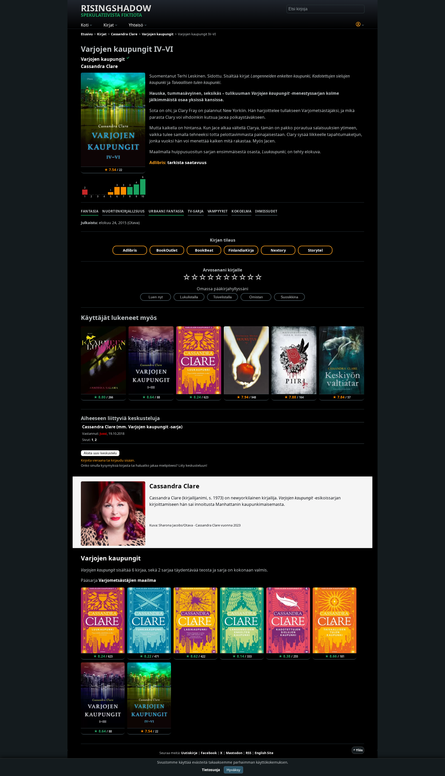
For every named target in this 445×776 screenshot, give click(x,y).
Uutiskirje (189, 753)
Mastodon (234, 753)
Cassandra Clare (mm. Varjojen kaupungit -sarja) (132, 427)
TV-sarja (196, 211)
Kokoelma (241, 211)
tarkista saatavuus (187, 162)
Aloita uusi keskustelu (100, 453)
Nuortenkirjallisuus (123, 211)
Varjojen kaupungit (103, 59)
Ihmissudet (266, 211)
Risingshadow (116, 10)
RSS (248, 753)
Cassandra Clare (99, 66)
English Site (264, 753)
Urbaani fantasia (166, 211)
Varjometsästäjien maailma (127, 580)
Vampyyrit (218, 211)
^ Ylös (358, 750)
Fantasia (89, 211)
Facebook (209, 753)
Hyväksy (233, 770)
